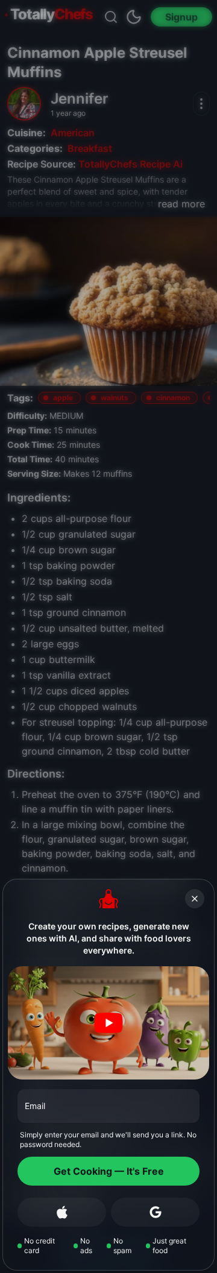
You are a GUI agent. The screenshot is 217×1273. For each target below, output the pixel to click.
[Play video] (108, 1023)
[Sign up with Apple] (61, 1212)
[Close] (194, 898)
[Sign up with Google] (155, 1212)
